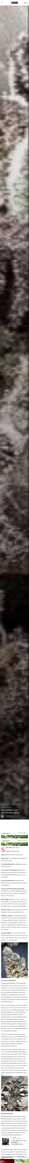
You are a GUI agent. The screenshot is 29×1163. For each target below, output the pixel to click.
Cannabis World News (6, 807)
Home (2, 804)
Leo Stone (8, 815)
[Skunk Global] (14, 3)
